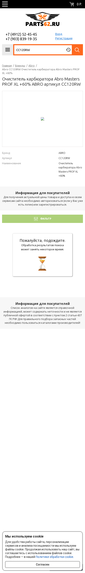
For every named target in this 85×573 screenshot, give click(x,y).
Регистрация (63, 38)
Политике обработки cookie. (55, 556)
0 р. (79, 4)
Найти (77, 49)
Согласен (42, 564)
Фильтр (45, 218)
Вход (58, 34)
